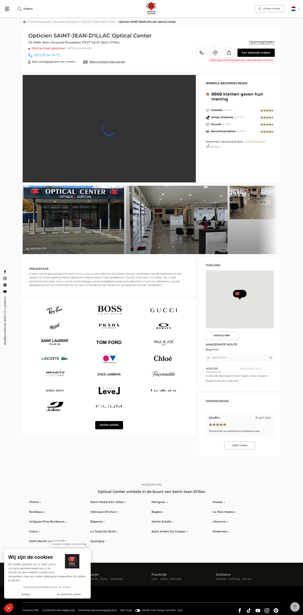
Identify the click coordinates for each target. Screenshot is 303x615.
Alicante (92, 579)
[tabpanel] (240, 378)
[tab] (223, 368)
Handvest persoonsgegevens (97, 611)
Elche (104, 579)
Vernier (247, 579)
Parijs (163, 579)
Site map (126, 610)
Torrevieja (116, 579)
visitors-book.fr (255, 141)
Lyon (155, 579)
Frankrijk (159, 574)
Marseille (176, 579)
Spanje (93, 574)
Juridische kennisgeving (58, 611)
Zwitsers (223, 574)
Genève (221, 579)
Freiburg (234, 579)
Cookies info (31, 611)
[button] (7, 9)
